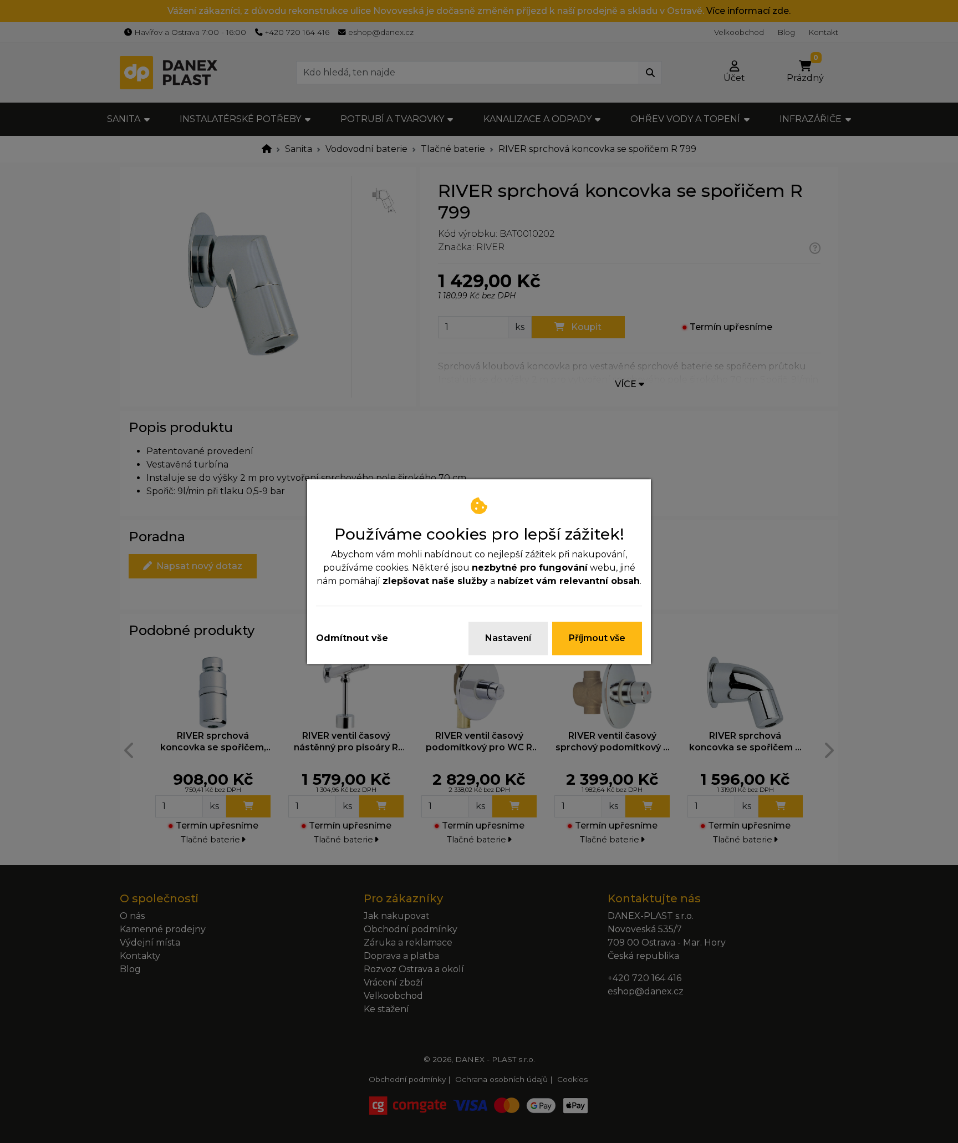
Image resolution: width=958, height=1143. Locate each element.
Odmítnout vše (352, 638)
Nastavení (508, 638)
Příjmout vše (597, 638)
